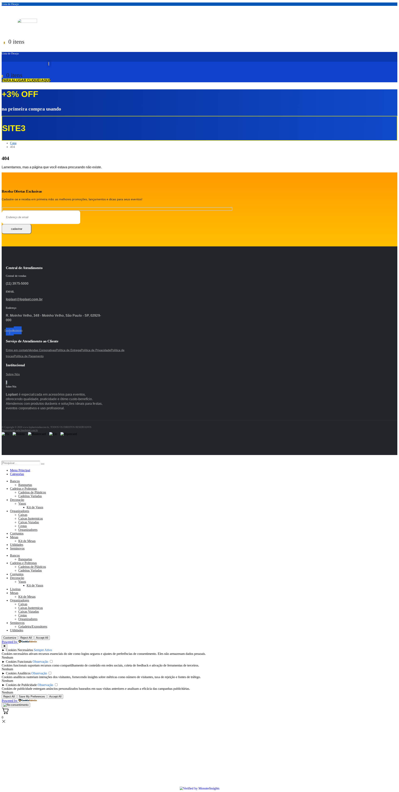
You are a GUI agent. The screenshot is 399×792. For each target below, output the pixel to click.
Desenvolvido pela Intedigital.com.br (20, 430)
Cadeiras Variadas (30, 496)
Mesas (14, 537)
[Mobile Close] (4, 459)
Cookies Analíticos (18, 673)
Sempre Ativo (43, 650)
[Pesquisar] (42, 464)
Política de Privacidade (96, 350)
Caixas (22, 515)
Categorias (17, 474)
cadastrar (16, 228)
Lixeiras (15, 589)
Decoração (17, 500)
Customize (9, 637)
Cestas (22, 526)
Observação (40, 661)
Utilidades (16, 544)
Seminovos (17, 548)
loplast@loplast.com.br (24, 299)
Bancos (15, 481)
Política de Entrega (68, 350)
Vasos (22, 503)
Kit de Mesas (27, 541)
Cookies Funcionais (19, 661)
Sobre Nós (13, 374)
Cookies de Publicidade (21, 685)
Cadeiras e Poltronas (23, 488)
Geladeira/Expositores (32, 626)
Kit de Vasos (35, 507)
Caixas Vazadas (28, 522)
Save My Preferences (32, 696)
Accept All (42, 637)
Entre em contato (17, 350)
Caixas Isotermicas (30, 518)
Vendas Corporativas (42, 350)
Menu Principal (20, 470)
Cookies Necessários (19, 650)
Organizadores (19, 511)
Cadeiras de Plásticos (32, 492)
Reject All (26, 637)
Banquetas (25, 485)
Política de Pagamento (29, 356)
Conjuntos (16, 533)
